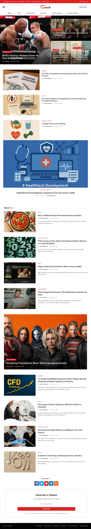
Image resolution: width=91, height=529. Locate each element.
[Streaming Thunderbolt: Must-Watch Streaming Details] (45, 342)
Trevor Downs (5, 61)
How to (44, 96)
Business (43, 13)
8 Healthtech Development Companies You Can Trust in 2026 (46, 192)
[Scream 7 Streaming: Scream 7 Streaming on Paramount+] (71, 28)
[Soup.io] (45, 7)
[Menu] (4, 7)
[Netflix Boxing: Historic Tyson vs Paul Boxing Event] (25, 40)
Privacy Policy (45, 1)
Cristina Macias (57, 60)
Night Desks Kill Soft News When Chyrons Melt (60, 266)
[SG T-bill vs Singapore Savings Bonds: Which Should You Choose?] (21, 80)
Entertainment (57, 13)
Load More (44, 478)
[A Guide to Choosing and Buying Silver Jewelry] (20, 461)
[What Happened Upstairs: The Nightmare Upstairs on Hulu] (20, 298)
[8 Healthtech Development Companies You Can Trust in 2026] (45, 164)
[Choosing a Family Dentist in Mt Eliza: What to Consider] (20, 410)
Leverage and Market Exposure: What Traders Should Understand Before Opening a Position (62, 380)
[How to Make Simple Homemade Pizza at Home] (20, 221)
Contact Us (6, 1)
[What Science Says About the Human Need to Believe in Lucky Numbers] (20, 247)
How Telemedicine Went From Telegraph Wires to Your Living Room (80, 54)
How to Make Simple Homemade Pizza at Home (59, 215)
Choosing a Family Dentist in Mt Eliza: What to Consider (59, 405)
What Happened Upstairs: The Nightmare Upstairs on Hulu (62, 293)
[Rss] (56, 483)
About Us (28, 1)
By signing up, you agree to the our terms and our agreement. (47, 513)
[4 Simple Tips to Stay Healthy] (21, 130)
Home (10, 13)
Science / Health (73, 13)
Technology (31, 13)
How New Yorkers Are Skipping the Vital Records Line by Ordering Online (64, 100)
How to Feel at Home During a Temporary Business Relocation (61, 55)
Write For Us (14, 1)
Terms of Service (36, 1)
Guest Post (21, 1)
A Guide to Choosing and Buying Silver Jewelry (60, 455)
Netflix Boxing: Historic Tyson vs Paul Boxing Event (20, 56)
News (19, 13)
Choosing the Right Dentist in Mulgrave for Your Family (60, 431)
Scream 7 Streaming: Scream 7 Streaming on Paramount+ (70, 34)
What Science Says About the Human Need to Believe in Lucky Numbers (62, 242)
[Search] (87, 1)
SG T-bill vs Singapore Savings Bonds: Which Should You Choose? (65, 74)
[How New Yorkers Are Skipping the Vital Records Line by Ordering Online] (21, 105)
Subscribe (83, 7)
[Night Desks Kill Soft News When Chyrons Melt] (20, 272)
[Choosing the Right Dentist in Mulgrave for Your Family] (20, 436)
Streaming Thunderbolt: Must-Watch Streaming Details (36, 363)
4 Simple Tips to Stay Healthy (54, 124)
